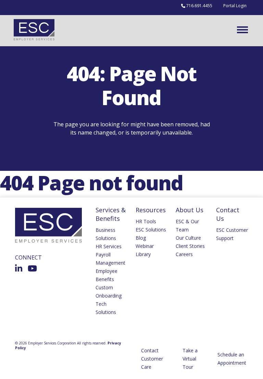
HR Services (109, 246)
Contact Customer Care (152, 358)
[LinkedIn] (18, 268)
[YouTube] (32, 268)
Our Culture (188, 238)
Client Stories (190, 246)
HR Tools (146, 221)
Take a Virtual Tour (190, 358)
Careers (184, 254)
